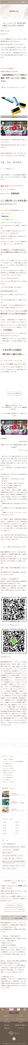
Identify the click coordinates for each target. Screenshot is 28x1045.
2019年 (17, 830)
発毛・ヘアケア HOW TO (8, 782)
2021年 (17, 828)
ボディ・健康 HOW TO (8, 777)
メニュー (4, 843)
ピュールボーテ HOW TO (8, 768)
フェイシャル (20, 855)
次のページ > (24, 744)
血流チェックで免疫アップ (7, 852)
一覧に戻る (14, 744)
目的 (10, 858)
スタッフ (22, 865)
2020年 (4, 830)
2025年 (17, 822)
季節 (13, 858)
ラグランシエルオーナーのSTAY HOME (9, 855)
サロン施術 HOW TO (7, 763)
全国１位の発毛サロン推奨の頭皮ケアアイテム (11, 846)
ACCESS (21, 1016)
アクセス (17, 865)
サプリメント (14, 868)
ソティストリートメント (7, 849)
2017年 (17, 833)
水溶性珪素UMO (16, 849)
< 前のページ (4, 744)
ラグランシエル (12, 865)
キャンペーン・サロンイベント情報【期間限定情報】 (14, 761)
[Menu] (25, 2)
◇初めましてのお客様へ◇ (8, 759)
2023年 (17, 825)
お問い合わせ (5, 865)
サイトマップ (21, 1028)
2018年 (4, 833)
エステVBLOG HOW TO (8, 766)
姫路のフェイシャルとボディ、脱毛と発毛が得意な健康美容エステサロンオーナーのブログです (14, 862)
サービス (4, 868)
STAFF (7, 1019)
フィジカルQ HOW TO (7, 775)
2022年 (4, 828)
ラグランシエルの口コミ (21, 1019)
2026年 (4, 822)
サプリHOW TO (6, 779)
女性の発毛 (23, 846)
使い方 (8, 868)
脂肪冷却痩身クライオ (11, 843)
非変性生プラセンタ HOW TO (9, 770)
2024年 (4, 825)
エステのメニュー (19, 858)
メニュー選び (5, 858)
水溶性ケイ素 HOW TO (8, 772)
